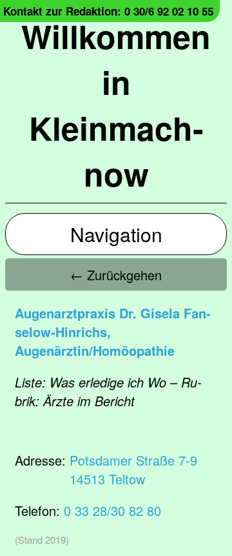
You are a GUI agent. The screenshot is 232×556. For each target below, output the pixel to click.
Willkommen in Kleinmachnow (116, 104)
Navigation (116, 234)
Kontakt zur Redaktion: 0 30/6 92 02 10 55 (108, 11)
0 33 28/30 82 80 (112, 510)
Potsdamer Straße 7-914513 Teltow (133, 469)
